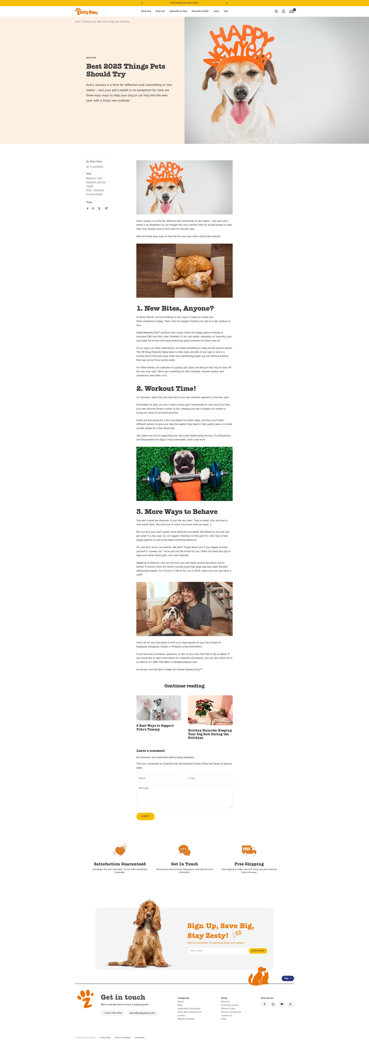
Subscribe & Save (178, 11)
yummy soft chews (184, 368)
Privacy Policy (200, 764)
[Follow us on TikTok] (290, 1004)
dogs (162, 440)
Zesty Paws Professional (189, 1012)
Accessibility (140, 1038)
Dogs (89, 190)
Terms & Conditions (122, 1038)
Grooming (99, 190)
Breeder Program (186, 1019)
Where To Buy (228, 1009)
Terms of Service (223, 764)
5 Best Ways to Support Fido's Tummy (155, 727)
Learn (216, 11)
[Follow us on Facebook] (264, 1004)
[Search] (276, 11)
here (202, 869)
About (181, 1002)
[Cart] (291, 11)
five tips (223, 551)
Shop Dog (146, 11)
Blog (180, 1005)
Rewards (225, 1002)
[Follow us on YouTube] (281, 1004)
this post (199, 536)
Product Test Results (231, 1012)
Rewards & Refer (200, 11)
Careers (181, 1016)
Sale (226, 11)
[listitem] (87, 208)
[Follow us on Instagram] (273, 1004)
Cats (99, 178)
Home (77, 22)
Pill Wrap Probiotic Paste (154, 352)
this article (153, 420)
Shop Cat (160, 11)
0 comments (96, 167)
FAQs (223, 1019)
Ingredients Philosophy (189, 1009)
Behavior (91, 58)
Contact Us (226, 1016)
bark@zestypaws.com (142, 1013)
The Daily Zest (89, 22)
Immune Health (94, 194)
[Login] (284, 11)
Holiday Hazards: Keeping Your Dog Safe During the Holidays (210, 734)
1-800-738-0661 (113, 1013)
